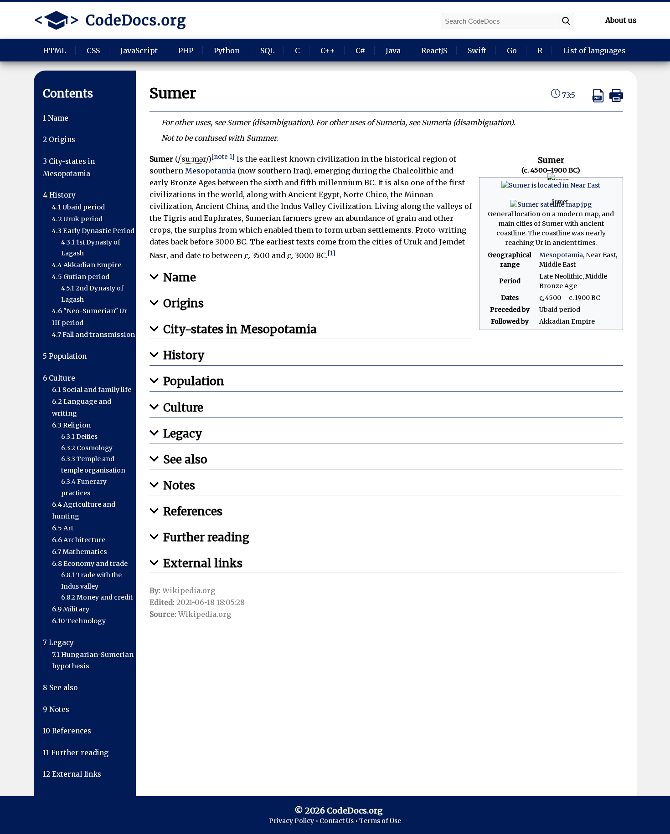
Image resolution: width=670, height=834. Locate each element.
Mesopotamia (561, 255)
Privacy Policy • (294, 821)
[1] (331, 253)
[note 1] (223, 157)
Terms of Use (380, 821)
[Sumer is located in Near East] (550, 185)
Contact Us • (339, 821)
